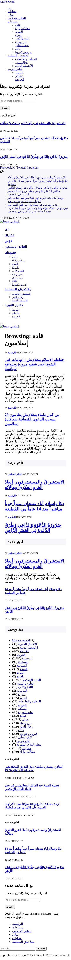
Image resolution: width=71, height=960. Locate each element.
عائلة (18, 48)
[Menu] (1, 323)
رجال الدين (21, 62)
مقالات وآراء (22, 28)
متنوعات (13, 21)
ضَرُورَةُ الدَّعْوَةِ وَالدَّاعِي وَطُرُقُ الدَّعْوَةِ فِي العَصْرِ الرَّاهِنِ (34, 156)
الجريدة (19, 79)
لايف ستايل (22, 45)
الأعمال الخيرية (27, 644)
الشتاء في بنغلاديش (18, 194)
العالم (20, 676)
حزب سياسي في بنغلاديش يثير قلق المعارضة (33, 204)
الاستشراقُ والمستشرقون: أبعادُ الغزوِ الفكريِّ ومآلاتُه (32, 123)
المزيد (23, 697)
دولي (11, 14)
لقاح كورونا (23, 741)
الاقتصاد (24, 651)
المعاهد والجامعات (26, 58)
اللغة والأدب (22, 38)
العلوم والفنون (25, 683)
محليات (12, 11)
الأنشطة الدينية (24, 65)
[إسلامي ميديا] (9, 221)
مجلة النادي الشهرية (28, 744)
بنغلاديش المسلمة (18, 55)
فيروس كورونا (23, 52)
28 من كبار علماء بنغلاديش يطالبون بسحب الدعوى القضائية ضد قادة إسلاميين (32, 419)
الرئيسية (12, 352)
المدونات (21, 690)
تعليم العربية (15, 69)
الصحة (19, 31)
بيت (10, 7)
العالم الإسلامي (17, 18)
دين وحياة (21, 41)
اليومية (19, 72)
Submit (41, 948)
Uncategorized (21, 640)
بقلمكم (19, 75)
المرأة (18, 35)
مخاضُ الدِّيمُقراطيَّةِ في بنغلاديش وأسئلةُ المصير (34, 191)
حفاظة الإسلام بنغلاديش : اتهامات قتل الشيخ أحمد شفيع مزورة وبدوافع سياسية (34, 364)
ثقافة (18, 24)
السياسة (23, 662)
